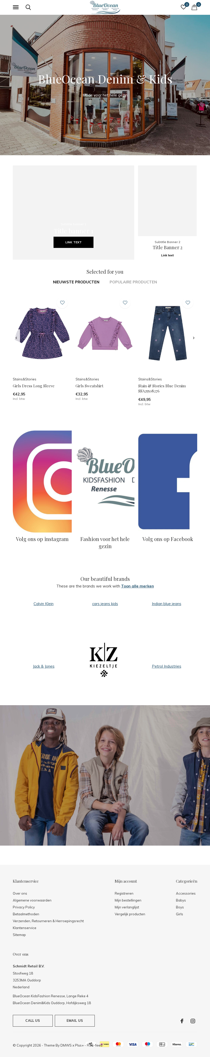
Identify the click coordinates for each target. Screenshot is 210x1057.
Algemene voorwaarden (32, 900)
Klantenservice (24, 928)
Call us (32, 1020)
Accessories (186, 893)
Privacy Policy (24, 907)
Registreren (124, 893)
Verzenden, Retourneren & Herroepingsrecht (48, 921)
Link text (73, 242)
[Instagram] (193, 1021)
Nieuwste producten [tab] (76, 282)
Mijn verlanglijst (127, 907)
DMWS (66, 1045)
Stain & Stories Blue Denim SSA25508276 (162, 388)
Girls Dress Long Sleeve (34, 385)
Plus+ (79, 1045)
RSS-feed (94, 1045)
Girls (179, 914)
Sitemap (19, 935)
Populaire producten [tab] (133, 282)
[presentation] (16, 338)
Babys (181, 900)
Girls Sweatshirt (89, 385)
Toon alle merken (137, 586)
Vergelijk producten (130, 914)
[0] (194, 7)
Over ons (20, 893)
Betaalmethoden (26, 914)
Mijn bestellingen (128, 900)
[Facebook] (182, 1021)
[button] (16, 7)
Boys (180, 907)
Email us (75, 1020)
